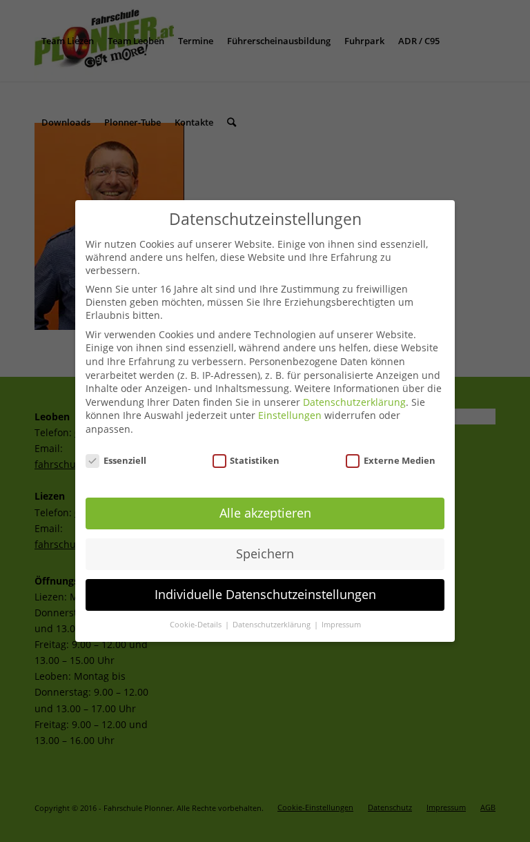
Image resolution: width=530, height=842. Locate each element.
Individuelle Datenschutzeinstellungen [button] (265, 594)
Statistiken (254, 460)
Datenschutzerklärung (354, 402)
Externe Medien (399, 460)
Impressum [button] (341, 624)
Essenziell (125, 460)
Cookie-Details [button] (197, 624)
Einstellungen (290, 415)
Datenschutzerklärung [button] (273, 624)
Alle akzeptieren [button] (265, 513)
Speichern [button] (265, 553)
